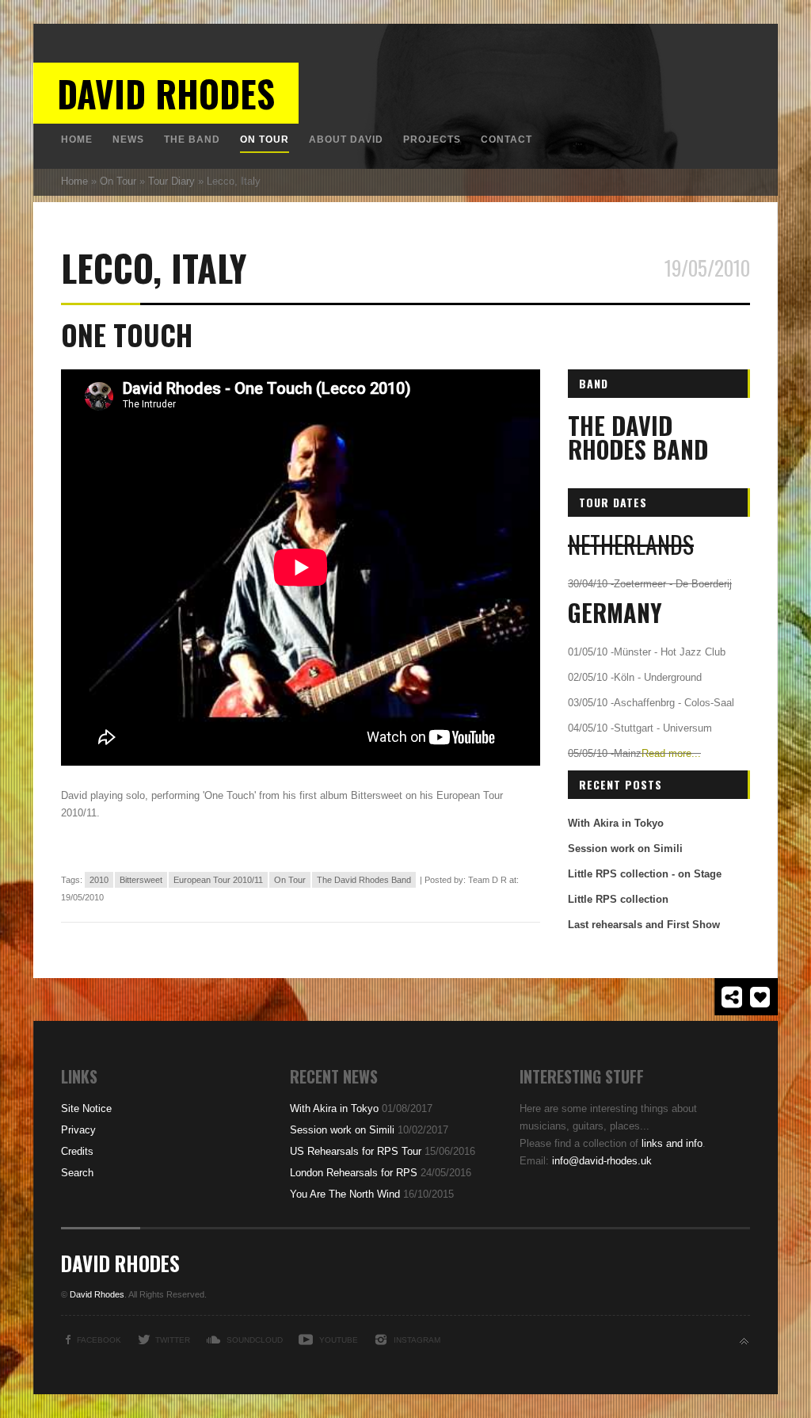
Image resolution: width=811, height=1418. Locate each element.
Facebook (99, 1340)
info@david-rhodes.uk (602, 1161)
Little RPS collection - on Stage (645, 874)
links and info (672, 1143)
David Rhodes (166, 93)
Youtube (338, 1340)
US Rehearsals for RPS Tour (355, 1151)
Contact (506, 139)
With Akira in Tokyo (616, 823)
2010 (99, 880)
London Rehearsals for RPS (353, 1173)
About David (346, 139)
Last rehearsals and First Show (644, 925)
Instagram (417, 1340)
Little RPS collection (618, 899)
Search (77, 1173)
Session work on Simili (625, 848)
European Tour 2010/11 (218, 880)
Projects (432, 139)
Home (77, 139)
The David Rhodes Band (364, 880)
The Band (192, 139)
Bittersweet (141, 880)
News (128, 139)
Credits (77, 1151)
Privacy (78, 1130)
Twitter (172, 1340)
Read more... (671, 753)
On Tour (264, 139)
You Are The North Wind (345, 1194)
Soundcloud (255, 1340)
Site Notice (86, 1108)
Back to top (744, 1341)
